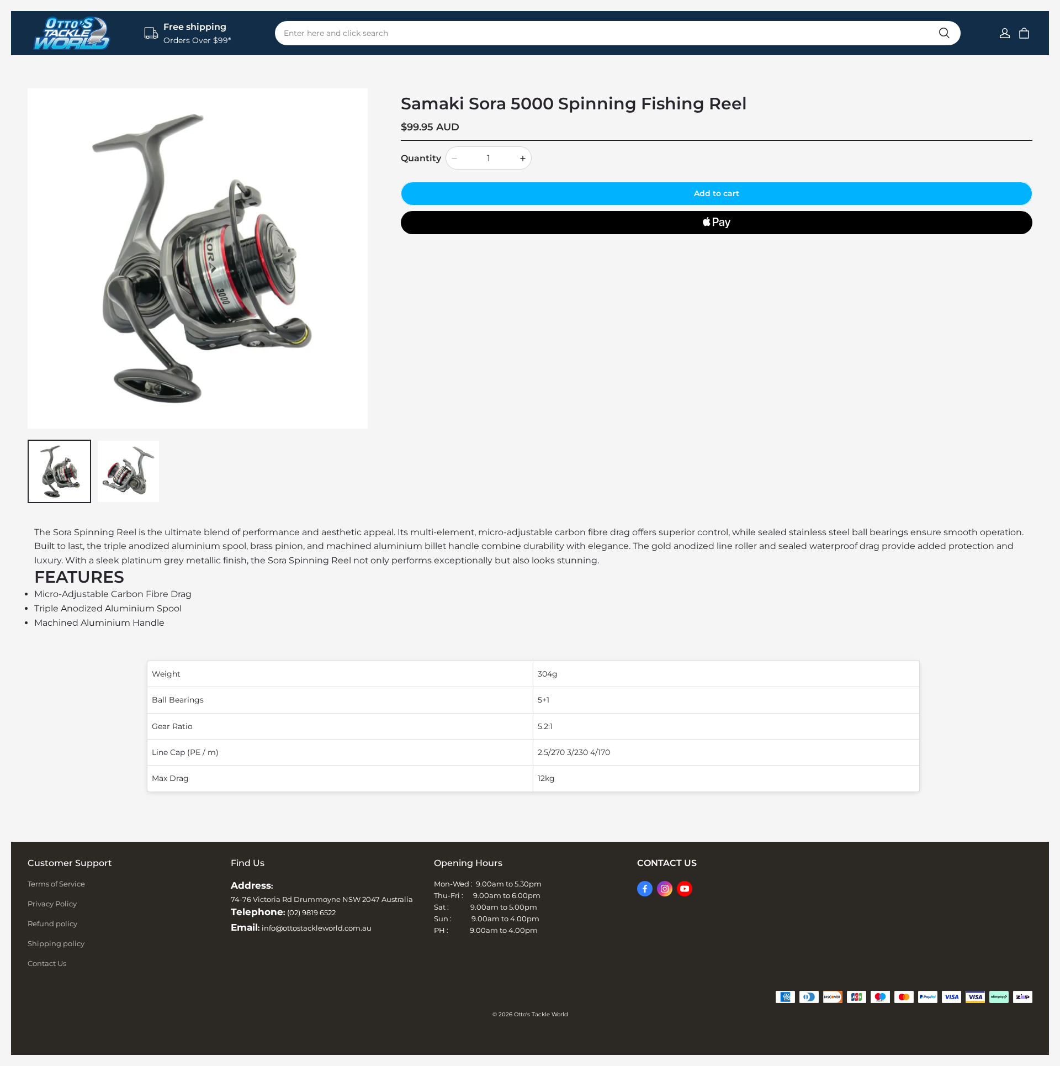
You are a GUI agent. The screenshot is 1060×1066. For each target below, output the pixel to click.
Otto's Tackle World (541, 1014)
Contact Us (47, 963)
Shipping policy (56, 943)
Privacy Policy (52, 903)
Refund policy (52, 923)
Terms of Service (56, 883)
